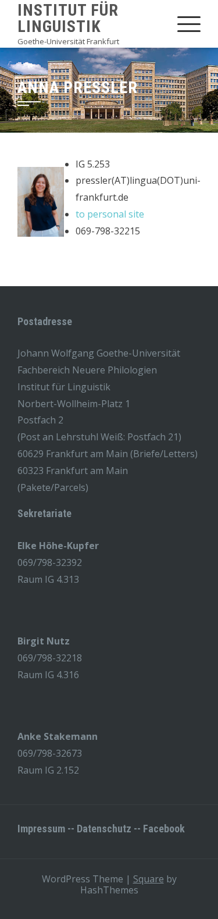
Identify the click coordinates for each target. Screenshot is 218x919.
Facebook (164, 828)
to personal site (110, 214)
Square (148, 878)
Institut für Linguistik (68, 18)
